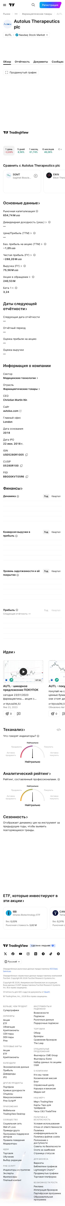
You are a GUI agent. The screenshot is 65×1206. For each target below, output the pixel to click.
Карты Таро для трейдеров (42, 1106)
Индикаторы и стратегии (16, 1169)
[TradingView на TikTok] (51, 954)
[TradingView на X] (5, 954)
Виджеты (39, 1163)
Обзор (37, 1032)
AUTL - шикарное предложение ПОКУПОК (20, 687)
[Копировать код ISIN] (26, 454)
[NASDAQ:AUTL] (6, 680)
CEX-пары (8, 1033)
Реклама (38, 1186)
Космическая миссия (45, 1078)
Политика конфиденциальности (45, 1132)
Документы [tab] (40, 61)
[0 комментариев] (18, 714)
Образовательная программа (43, 1198)
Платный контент (12, 1180)
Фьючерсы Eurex (43, 1058)
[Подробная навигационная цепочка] (16, 14)
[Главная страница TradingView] (12, 5)
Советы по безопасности (47, 1146)
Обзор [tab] (7, 61)
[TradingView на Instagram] (28, 954)
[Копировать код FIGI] (26, 476)
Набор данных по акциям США (47, 1063)
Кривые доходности (14, 1090)
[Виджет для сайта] (59, 730)
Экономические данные (16, 1067)
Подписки (39, 1016)
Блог (36, 1081)
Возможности (41, 1012)
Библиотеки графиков (45, 1166)
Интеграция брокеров (46, 1189)
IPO (5, 1077)
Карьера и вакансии (45, 1088)
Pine (5, 1040)
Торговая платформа (45, 1176)
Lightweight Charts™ (44, 1169)
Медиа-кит (39, 1092)
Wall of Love (9, 1127)
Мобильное (9, 1110)
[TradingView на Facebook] (13, 954)
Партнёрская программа (47, 1193)
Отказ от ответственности (48, 1127)
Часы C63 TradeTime (45, 1111)
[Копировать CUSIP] (21, 465)
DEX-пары (8, 1037)
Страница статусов (44, 1153)
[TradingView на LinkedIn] (35, 954)
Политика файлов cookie (47, 1136)
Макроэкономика (12, 1097)
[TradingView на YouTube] (20, 954)
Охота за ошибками (44, 1149)
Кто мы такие (41, 1074)
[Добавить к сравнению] (35, 175)
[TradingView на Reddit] (58, 954)
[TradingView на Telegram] (43, 954)
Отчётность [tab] (22, 61)
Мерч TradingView (43, 1101)
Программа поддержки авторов (16, 1135)
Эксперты (8, 1173)
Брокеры (39, 1036)
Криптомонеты (11, 1030)
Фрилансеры (10, 1176)
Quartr (47, 992)
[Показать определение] (36, 211)
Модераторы (10, 1143)
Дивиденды (9, 1073)
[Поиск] (33, 5)
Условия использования (46, 1123)
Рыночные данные (44, 1019)
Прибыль (8, 1070)
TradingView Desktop (14, 1113)
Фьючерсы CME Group (46, 1055)
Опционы (8, 1093)
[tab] (46, 496)
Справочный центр (44, 1085)
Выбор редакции (12, 1160)
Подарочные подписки (46, 1023)
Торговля (8, 1153)
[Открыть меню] (4, 5)
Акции (6, 1020)
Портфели (8, 1087)
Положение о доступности (41, 1141)
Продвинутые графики (46, 1173)
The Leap (39, 1043)
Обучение (8, 1156)
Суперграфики (11, 1010)
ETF (5, 1023)
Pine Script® (9, 1100)
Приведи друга (11, 1130)
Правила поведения (14, 1140)
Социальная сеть (12, 1123)
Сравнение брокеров (45, 1039)
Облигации (9, 1026)
